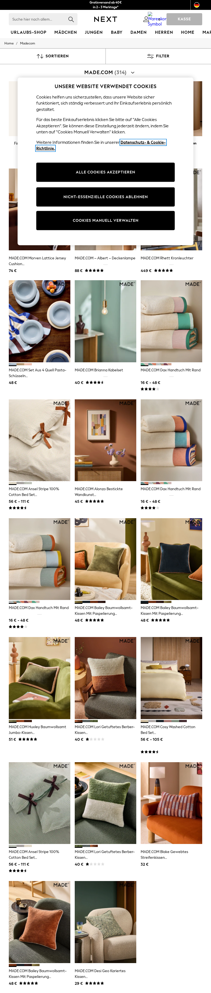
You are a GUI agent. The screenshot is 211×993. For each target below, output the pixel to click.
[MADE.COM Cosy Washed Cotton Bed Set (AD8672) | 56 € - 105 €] (171, 678)
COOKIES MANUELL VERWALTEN (105, 220)
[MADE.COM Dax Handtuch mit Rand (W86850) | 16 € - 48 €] (171, 321)
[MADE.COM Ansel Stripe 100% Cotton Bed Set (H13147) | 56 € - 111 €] (39, 803)
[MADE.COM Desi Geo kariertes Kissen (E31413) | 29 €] (105, 922)
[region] (105, 161)
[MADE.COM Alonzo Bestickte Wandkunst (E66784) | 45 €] (105, 440)
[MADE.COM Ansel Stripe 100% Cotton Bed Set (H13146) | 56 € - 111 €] (39, 440)
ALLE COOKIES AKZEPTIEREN (105, 172)
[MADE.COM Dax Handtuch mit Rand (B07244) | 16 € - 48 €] (171, 440)
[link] (146, 19)
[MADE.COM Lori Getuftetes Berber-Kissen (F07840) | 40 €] (105, 803)
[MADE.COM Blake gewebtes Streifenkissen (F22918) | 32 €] (171, 803)
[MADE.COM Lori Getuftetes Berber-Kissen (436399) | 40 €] (105, 678)
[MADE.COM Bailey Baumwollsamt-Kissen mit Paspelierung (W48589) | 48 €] (105, 559)
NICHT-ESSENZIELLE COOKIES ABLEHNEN (105, 197)
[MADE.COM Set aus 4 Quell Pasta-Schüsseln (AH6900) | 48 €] (39, 321)
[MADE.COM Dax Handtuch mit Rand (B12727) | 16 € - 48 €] (39, 559)
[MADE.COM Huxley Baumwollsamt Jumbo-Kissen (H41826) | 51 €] (39, 678)
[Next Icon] (105, 19)
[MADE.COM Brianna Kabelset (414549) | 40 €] (105, 321)
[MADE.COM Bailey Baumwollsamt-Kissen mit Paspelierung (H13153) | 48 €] (171, 559)
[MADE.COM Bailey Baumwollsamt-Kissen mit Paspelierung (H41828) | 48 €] (39, 922)
